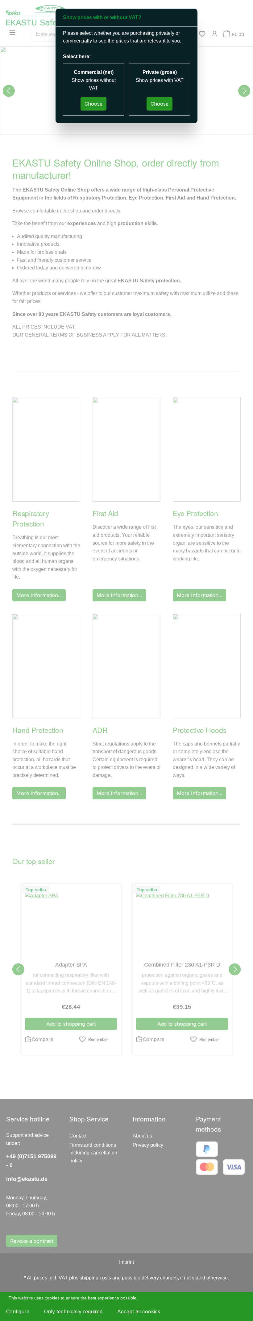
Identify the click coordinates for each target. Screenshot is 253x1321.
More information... (157, 1297)
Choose (93, 104)
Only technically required (73, 1311)
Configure (17, 1311)
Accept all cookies (138, 1311)
